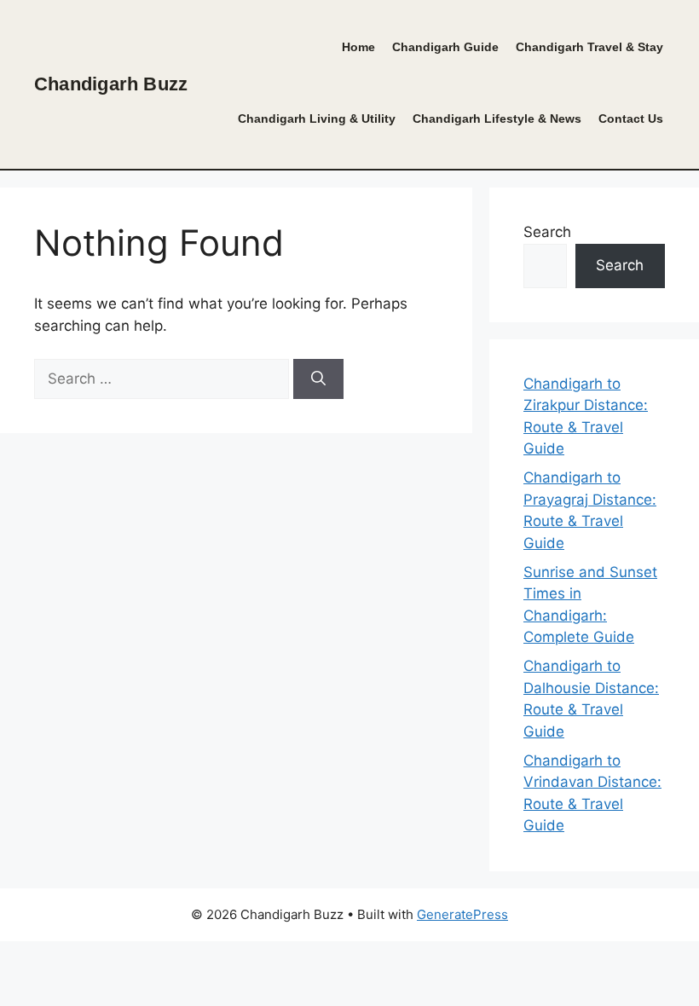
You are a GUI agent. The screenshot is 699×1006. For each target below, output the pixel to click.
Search (547, 231)
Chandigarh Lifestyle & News (497, 119)
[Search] (318, 379)
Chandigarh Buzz (111, 84)
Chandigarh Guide (445, 47)
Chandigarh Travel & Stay (589, 47)
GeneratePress (462, 914)
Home (358, 47)
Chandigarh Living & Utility (317, 119)
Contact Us (630, 119)
